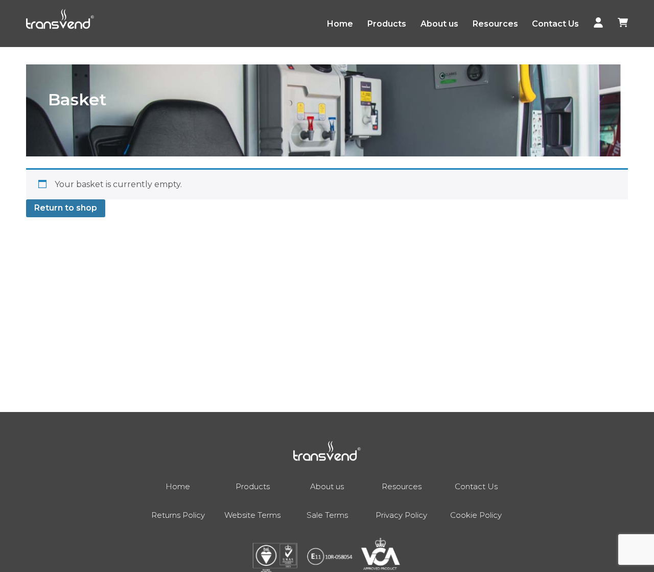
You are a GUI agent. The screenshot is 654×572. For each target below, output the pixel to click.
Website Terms (252, 515)
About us (439, 24)
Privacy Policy (401, 515)
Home (340, 24)
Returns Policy (178, 515)
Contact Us (555, 24)
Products (386, 24)
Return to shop (65, 208)
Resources (495, 24)
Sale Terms (327, 515)
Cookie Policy (476, 515)
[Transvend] (60, 21)
